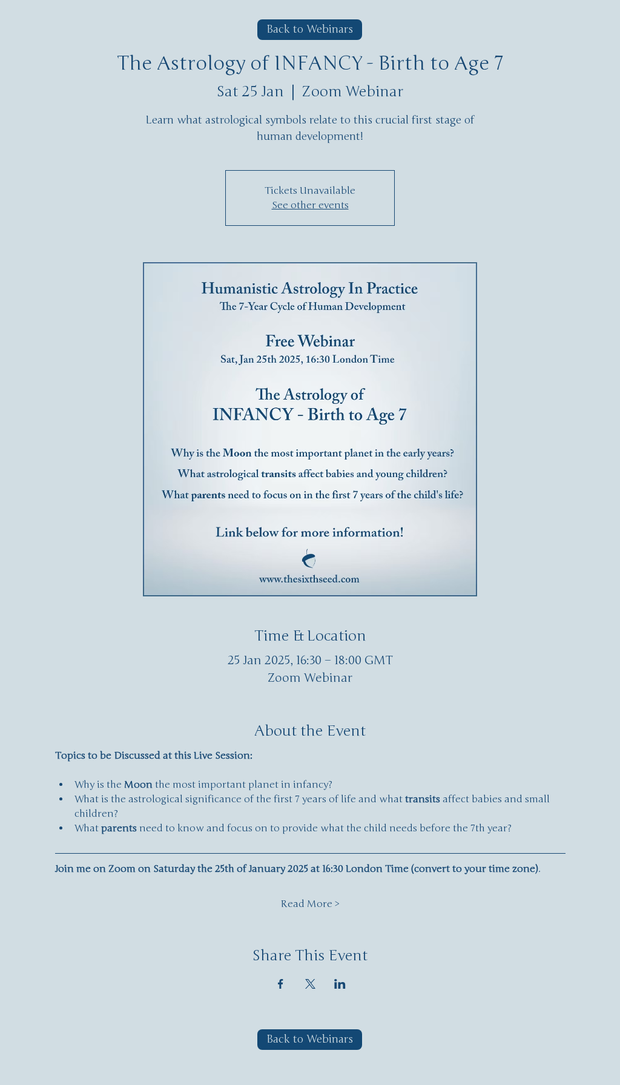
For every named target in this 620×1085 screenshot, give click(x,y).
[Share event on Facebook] (280, 984)
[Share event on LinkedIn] (340, 984)
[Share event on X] (310, 984)
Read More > (310, 904)
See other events (310, 205)
